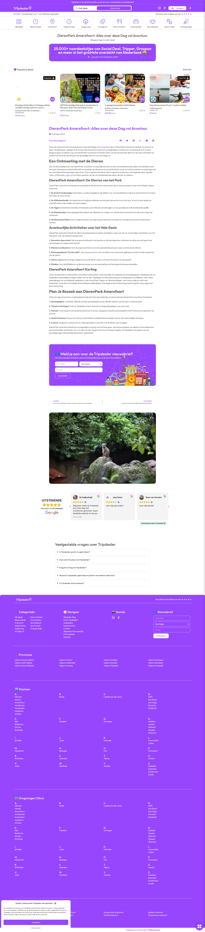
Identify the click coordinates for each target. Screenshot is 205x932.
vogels (67, 175)
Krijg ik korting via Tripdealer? (73, 567)
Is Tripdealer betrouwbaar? (71, 583)
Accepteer (36, 922)
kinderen (94, 252)
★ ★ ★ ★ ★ (186, 14)
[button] (188, 88)
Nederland (105, 147)
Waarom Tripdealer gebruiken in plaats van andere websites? (87, 575)
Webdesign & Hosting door (143, 930)
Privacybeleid (35, 928)
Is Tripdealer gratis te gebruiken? (74, 552)
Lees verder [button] (77, 517)
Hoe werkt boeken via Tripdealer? (74, 560)
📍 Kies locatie (114, 8)
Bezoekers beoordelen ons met (168, 14)
